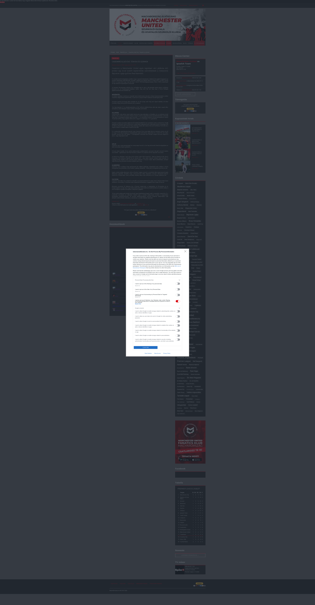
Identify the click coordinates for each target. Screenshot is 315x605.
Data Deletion (148, 353)
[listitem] (157, 280)
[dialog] (157, 302)
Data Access (157, 353)
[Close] (185, 251)
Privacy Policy (166, 353)
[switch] (178, 284)
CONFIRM (146, 347)
